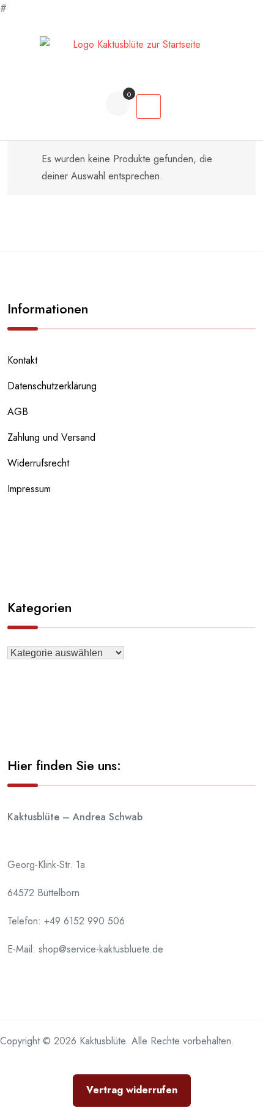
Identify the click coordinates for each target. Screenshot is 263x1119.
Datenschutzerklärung (52, 386)
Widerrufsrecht (38, 463)
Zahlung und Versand (51, 437)
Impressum (29, 489)
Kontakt (22, 360)
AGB (17, 412)
